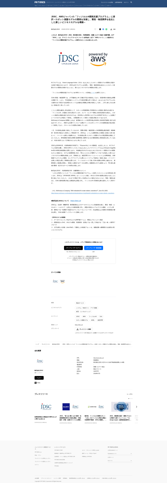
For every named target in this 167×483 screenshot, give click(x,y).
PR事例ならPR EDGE (87, 456)
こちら (93, 92)
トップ (37, 344)
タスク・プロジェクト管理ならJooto (90, 450)
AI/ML (92, 320)
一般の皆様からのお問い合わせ (109, 478)
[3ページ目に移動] (130, 398)
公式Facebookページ (113, 450)
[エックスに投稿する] (100, 29)
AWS (84, 316)
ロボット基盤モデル (82, 320)
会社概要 (37, 478)
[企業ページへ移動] (40, 362)
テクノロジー (42, 5)
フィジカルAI (93, 316)
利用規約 (65, 478)
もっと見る (129, 394)
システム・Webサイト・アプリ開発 (86, 308)
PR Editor (57, 466)
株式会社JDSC (56, 344)
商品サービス (80, 303)
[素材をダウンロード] (111, 29)
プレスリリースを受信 (107, 2)
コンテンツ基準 (57, 478)
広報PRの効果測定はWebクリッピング (64, 463)
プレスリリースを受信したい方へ (42, 458)
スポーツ (108, 5)
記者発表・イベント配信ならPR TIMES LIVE (65, 456)
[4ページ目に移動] (131, 398)
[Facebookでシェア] (103, 29)
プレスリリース (46, 344)
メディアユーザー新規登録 (93, 248)
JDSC (78, 316)
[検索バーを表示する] (131, 2)
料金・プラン (38, 455)
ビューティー (69, 5)
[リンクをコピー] (114, 29)
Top (36, 5)
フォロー (39, 378)
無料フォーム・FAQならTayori (89, 453)
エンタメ (61, 5)
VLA (101, 316)
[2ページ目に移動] (129, 398)
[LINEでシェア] (106, 29)
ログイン (126, 2)
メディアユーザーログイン (73, 248)
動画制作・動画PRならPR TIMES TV (63, 453)
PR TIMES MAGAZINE (60, 459)
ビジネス (96, 5)
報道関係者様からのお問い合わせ (77, 478)
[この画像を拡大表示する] (59, 281)
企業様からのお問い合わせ (93, 478)
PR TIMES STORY (59, 450)
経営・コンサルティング (83, 311)
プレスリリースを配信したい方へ (42, 461)
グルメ (103, 5)
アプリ (56, 5)
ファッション (78, 5)
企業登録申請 (118, 2)
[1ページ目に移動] (128, 398)
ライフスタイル (88, 5)
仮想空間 (100, 320)
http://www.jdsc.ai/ (98, 358)
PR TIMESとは (38, 452)
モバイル (49, 5)
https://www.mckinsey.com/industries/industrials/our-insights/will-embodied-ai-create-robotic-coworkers (82, 193)
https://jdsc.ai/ (75, 201)
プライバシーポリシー (46, 478)
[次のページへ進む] (137, 407)
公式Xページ (111, 457)
